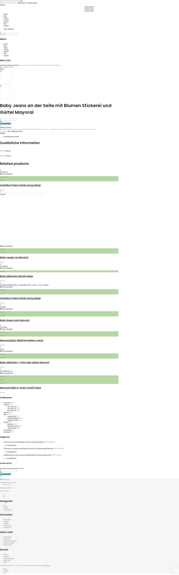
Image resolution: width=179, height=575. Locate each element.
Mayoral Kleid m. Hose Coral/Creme (20, 387)
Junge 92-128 (11, 428)
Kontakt (6, 26)
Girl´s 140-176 (11, 406)
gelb (1, 468)
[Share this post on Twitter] (2, 133)
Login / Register (9, 29)
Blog (5, 24)
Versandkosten (12, 445)
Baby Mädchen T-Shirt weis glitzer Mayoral (24, 362)
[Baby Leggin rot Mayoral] (23, 194)
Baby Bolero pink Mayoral (14, 320)
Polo (20, 468)
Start (1, 65)
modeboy (16, 468)
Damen (6, 22)
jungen (4, 468)
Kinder (6, 18)
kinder (7, 468)
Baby (5, 16)
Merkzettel (7, 539)
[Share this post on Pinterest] (3, 133)
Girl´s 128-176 (11, 408)
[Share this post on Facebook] (0, 133)
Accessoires (7, 430)
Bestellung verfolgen (10, 541)
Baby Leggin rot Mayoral (14, 257)
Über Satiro (7, 519)
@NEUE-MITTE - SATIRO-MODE (27, 3)
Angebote (7, 432)
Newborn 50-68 (12, 420)
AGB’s (5, 554)
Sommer (8, 156)
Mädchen (10, 424)
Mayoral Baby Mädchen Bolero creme (21, 340)
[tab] (61, 137)
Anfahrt (6, 523)
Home (6, 14)
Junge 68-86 (11, 416)
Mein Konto (7, 537)
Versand (6, 556)
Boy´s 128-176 (11, 410)
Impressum (7, 527)
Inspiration (47, 565)
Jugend (6, 20)
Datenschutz (8, 525)
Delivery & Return (5, 127)
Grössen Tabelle (9, 543)
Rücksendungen (9, 558)
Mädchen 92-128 (12, 426)
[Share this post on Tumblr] (4, 133)
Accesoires (7, 403)
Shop (5, 562)
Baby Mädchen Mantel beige (16, 276)
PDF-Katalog (8, 545)
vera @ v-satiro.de (6, 488)
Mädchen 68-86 (12, 65)
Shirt (22, 468)
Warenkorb (7, 560)
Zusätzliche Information (11, 136)
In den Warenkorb (5, 123)
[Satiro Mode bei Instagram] (4, 496)
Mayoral (8, 151)
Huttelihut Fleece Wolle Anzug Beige (20, 185)
